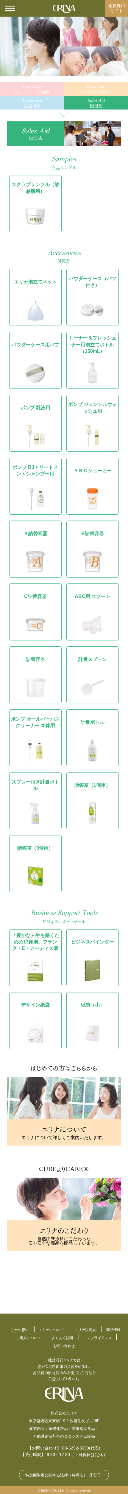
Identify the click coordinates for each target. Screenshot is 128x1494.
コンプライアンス (97, 1338)
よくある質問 (62, 1338)
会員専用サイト (116, 8)
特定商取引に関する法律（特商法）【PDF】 (64, 1475)
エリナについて (51, 1330)
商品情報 (113, 1330)
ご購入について (28, 1338)
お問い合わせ (64, 1346)
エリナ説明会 (85, 1330)
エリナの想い (18, 1330)
